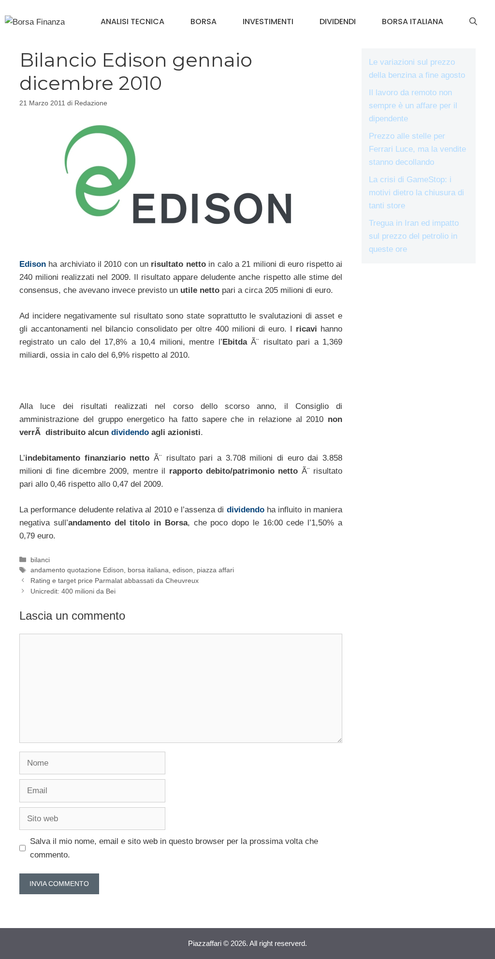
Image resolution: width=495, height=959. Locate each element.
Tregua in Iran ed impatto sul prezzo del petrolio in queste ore (414, 236)
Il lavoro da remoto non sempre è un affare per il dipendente (413, 105)
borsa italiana (412, 21)
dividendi (338, 21)
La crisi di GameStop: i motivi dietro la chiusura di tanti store (416, 192)
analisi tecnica (132, 21)
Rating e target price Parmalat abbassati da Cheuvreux (114, 580)
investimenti (268, 21)
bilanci (40, 560)
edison (183, 570)
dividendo (130, 432)
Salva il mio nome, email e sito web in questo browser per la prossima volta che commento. (174, 848)
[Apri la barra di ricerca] (473, 22)
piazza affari (215, 570)
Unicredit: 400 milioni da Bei (73, 591)
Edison (32, 264)
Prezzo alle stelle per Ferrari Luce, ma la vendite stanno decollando (417, 149)
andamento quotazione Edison (77, 570)
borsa (203, 21)
